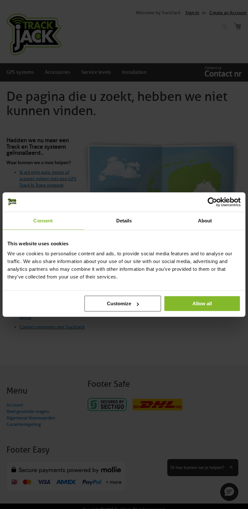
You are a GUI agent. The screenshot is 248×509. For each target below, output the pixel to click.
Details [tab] (124, 220)
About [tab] (205, 220)
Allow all (202, 303)
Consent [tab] (43, 220)
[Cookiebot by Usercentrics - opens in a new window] (212, 202)
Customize (119, 303)
